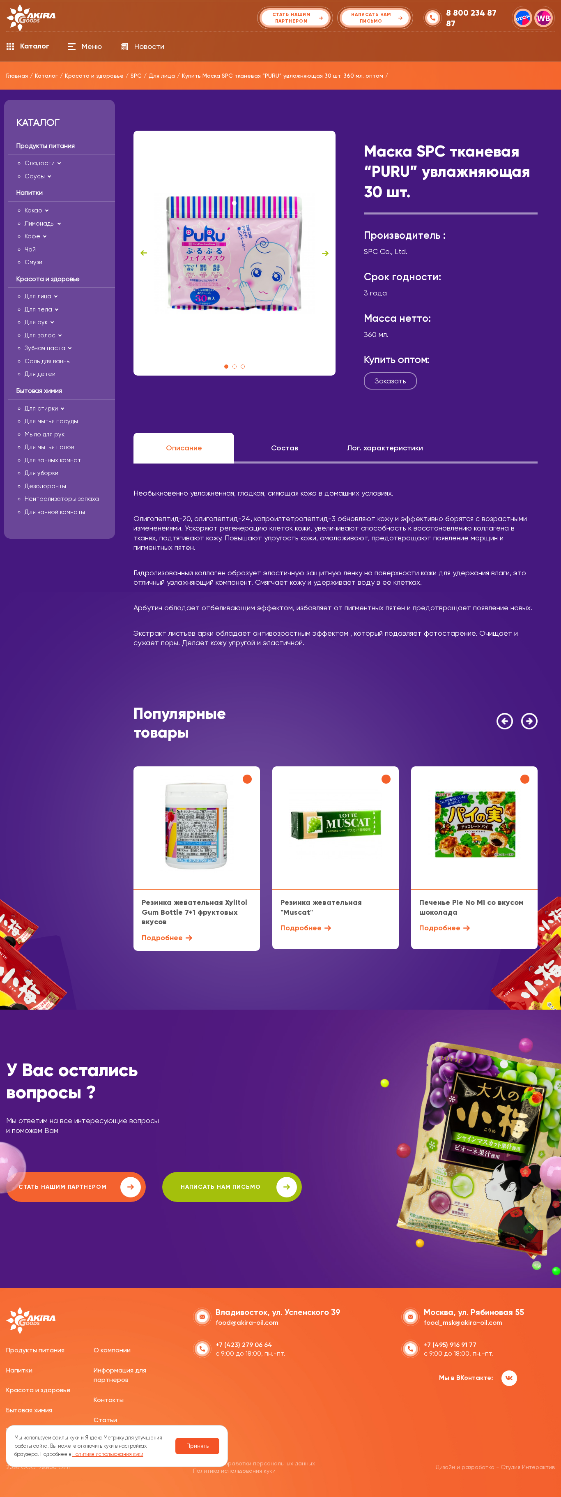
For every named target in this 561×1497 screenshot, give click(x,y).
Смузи (33, 262)
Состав (284, 447)
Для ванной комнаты (55, 512)
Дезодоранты (45, 486)
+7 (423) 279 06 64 (244, 1345)
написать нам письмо (221, 1186)
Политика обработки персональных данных (254, 1463)
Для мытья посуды (51, 421)
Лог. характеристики (385, 447)
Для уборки (41, 473)
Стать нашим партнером (62, 1186)
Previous (144, 253)
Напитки (19, 1370)
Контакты (109, 1400)
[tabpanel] (234, 253)
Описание (184, 447)
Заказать (390, 380)
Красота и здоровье (38, 1390)
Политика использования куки (234, 1470)
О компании (112, 1350)
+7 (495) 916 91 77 (450, 1345)
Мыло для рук (44, 434)
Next (325, 253)
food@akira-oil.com (247, 1322)
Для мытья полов (49, 447)
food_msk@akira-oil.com (463, 1322)
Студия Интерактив (528, 1467)
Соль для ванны (48, 361)
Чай (30, 249)
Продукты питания (35, 1350)
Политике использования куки (107, 1454)
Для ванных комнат (53, 460)
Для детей (40, 374)
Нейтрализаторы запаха (62, 499)
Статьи (105, 1420)
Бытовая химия (29, 1410)
